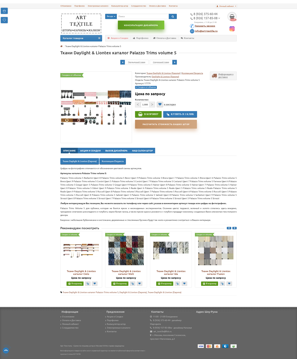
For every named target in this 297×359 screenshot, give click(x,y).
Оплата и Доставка (157, 6)
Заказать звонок (205, 25)
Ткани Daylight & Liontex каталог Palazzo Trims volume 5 (90, 292)
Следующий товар (161, 62)
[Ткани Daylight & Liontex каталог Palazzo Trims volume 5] (96, 107)
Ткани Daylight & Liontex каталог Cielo (81, 272)
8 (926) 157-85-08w (162, 328)
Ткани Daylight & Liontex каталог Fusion (215, 272)
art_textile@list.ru (162, 331)
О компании (68, 316)
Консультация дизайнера (141, 25)
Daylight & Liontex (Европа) (133, 292)
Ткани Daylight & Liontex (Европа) (163, 73)
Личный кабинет (70, 324)
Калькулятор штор (119, 6)
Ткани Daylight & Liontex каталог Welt (126, 272)
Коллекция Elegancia (192, 73)
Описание (69, 150)
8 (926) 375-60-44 (161, 320)
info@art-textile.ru (206, 31)
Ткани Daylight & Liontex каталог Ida (171, 272)
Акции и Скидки (119, 38)
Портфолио (79, 6)
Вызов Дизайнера (116, 150)
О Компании (65, 6)
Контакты (173, 6)
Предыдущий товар (136, 62)
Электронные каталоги (98, 6)
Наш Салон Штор (142, 150)
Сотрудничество (138, 6)
